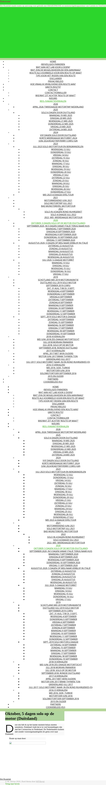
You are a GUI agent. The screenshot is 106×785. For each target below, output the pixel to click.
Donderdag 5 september (60, 294)
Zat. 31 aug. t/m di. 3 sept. (61, 288)
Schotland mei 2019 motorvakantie (58, 279)
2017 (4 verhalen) (55, 350)
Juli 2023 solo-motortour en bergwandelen (58, 146)
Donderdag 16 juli (61, 271)
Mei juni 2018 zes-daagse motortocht (58, 339)
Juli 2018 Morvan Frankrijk (58, 342)
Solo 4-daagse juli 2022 (63, 214)
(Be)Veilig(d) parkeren (53, 64)
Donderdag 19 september (61, 333)
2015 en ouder (55, 376)
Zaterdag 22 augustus (60, 245)
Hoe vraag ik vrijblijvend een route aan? (53, 84)
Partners (53, 379)
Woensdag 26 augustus (61, 257)
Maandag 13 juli (61, 262)
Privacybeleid (55, 81)
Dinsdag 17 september (60, 328)
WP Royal (40, 781)
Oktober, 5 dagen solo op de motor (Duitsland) (58, 223)
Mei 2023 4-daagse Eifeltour (58, 194)
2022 (60, 208)
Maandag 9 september (60, 305)
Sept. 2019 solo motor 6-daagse (58, 316)
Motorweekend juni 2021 (58, 200)
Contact (53, 89)
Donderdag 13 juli (61, 152)
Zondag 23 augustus (60, 248)
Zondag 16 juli (61, 160)
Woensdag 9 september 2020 (60, 234)
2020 (55, 220)
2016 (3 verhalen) (55, 364)
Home (53, 61)
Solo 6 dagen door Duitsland (58, 112)
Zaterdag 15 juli (61, 157)
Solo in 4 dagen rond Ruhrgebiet (63, 211)
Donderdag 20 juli (61, 172)
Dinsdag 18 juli (60, 166)
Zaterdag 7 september (60, 299)
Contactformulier (55, 92)
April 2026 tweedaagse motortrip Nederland (58, 106)
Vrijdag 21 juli (61, 174)
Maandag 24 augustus (60, 251)
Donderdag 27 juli (61, 191)
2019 (55, 277)
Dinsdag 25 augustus (61, 254)
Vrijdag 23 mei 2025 (61, 126)
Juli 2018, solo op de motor (58, 345)
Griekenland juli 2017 (58, 359)
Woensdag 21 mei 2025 (61, 121)
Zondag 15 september (61, 322)
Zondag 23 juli (61, 180)
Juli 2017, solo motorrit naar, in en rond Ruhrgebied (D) (58, 362)
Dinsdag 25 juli (60, 186)
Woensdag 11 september (60, 311)
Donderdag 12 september (61, 313)
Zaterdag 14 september (61, 319)
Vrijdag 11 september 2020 (60, 240)
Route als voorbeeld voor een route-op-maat (55, 72)
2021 (55, 197)
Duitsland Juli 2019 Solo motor (58, 282)
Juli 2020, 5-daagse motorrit (58, 260)
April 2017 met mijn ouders (58, 353)
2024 (55, 132)
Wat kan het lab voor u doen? (53, 67)
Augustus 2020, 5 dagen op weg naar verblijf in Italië (58, 243)
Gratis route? (53, 87)
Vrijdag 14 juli (61, 155)
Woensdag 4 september (61, 291)
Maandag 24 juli (61, 183)
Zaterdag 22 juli (61, 177)
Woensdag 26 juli (60, 189)
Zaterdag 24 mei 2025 (60, 129)
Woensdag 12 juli (60, 149)
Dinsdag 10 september (60, 308)
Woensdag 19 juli (60, 169)
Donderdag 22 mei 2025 (60, 123)
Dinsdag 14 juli (60, 265)
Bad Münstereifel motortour (58, 206)
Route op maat (5, 1)
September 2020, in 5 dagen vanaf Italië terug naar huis (58, 226)
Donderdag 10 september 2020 (61, 237)
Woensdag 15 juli (60, 268)
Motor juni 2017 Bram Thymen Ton (58, 356)
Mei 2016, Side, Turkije (58, 367)
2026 (55, 104)
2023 (55, 143)
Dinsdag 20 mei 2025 (61, 118)
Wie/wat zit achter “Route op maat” (55, 95)
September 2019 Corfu (58, 285)
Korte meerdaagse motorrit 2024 (58, 138)
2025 (55, 109)
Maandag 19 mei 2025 (60, 115)
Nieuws (53, 98)
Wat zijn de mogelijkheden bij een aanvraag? (56, 70)
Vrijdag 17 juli (61, 274)
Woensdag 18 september (60, 330)
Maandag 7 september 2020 (61, 228)
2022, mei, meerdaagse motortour (63, 217)
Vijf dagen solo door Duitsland (58, 135)
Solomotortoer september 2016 (58, 373)
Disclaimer (56, 78)
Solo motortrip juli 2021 (58, 203)
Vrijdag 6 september (61, 296)
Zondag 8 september (60, 302)
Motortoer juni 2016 (58, 370)
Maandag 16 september (61, 325)
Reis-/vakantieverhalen (53, 101)
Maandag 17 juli (61, 163)
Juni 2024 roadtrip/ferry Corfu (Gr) (58, 140)
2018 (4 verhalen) (55, 336)
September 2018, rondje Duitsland (58, 347)
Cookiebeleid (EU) (53, 381)
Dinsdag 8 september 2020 (60, 231)
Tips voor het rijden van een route (55, 75)
